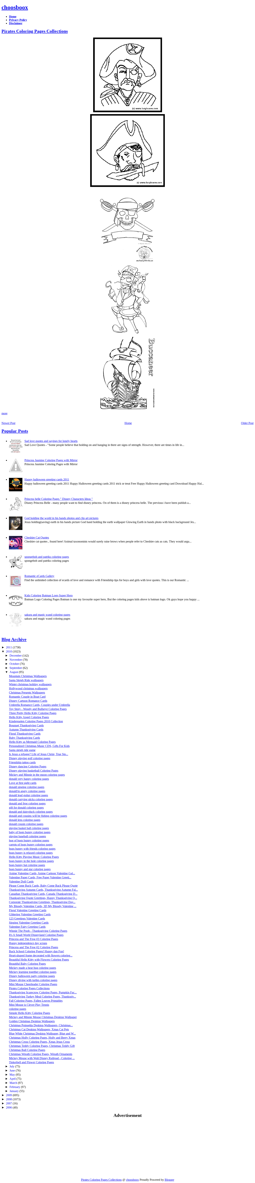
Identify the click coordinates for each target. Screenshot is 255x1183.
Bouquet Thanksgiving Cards (26, 725)
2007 (9, 1103)
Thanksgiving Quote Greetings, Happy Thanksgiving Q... (43, 898)
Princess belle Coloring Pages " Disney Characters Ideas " (58, 498)
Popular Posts (14, 431)
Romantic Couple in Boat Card (27, 696)
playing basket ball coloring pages (29, 828)
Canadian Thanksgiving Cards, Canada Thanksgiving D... (43, 893)
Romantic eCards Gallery (39, 576)
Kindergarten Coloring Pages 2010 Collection (36, 721)
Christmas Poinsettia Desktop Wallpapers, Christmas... (41, 1025)
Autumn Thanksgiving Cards (26, 729)
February (15, 1087)
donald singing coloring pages (26, 787)
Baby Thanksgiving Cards (24, 737)
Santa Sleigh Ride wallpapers (26, 680)
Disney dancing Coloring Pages (27, 766)
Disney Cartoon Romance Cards (28, 700)
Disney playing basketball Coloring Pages (33, 770)
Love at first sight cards (22, 782)
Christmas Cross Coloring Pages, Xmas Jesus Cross (39, 1041)
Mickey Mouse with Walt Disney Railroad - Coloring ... (42, 1058)
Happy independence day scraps (28, 943)
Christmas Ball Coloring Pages (27, 1050)
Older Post (247, 423)
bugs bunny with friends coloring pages (32, 848)
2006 (9, 1107)
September (16, 667)
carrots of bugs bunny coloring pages (30, 844)
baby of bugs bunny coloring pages (29, 832)
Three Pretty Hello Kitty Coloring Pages (32, 713)
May (13, 1074)
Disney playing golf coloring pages (29, 758)
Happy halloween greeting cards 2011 (46, 479)
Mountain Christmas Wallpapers (28, 676)
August (14, 672)
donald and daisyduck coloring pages (31, 811)
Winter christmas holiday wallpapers (30, 684)
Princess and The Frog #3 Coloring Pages (33, 939)
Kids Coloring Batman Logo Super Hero (48, 595)
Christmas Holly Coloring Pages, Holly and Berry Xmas (42, 1037)
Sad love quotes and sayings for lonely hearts (50, 441)
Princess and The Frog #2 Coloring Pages (33, 947)
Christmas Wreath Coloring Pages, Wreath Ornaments (40, 1054)
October (15, 663)
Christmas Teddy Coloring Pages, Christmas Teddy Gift (42, 1045)
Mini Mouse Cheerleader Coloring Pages (33, 984)
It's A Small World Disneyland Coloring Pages (36, 935)
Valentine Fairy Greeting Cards (27, 926)
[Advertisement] (32, 1148)
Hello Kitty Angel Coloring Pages (29, 717)
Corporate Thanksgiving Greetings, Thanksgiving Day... (42, 902)
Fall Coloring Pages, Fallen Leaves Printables (36, 1000)
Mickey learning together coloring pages (32, 971)
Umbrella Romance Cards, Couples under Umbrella (39, 704)
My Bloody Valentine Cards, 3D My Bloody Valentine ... (42, 906)
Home (128, 423)
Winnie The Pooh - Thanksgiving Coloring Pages (38, 930)
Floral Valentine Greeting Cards (27, 910)
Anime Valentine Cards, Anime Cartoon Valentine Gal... (42, 873)
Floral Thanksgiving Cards (25, 733)
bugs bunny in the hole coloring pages (31, 861)
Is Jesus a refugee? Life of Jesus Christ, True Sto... (38, 754)
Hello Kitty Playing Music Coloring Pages (34, 856)
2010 (9, 651)
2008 (9, 1099)
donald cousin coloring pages (26, 824)
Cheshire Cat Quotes (36, 537)
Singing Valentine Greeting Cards (29, 922)
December (16, 655)
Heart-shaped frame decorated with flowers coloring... (40, 955)
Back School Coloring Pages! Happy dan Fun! (36, 951)
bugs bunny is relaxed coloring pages (31, 852)
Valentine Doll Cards (21, 881)
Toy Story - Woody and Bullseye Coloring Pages (38, 709)
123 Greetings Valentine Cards (27, 918)
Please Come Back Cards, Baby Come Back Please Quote (43, 885)
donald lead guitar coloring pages (28, 795)
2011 (9, 647)
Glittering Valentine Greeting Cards (30, 914)
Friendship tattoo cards (22, 762)
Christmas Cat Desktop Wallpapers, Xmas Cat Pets (39, 1029)
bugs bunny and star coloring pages (30, 869)
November (16, 659)
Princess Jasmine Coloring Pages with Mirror (50, 460)
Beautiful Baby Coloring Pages (27, 963)
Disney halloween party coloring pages (32, 976)
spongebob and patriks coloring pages (46, 556)
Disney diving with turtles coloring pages (33, 980)
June (13, 1070)
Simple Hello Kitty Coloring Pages (29, 1013)
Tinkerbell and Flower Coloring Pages (31, 1062)
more (4, 413)
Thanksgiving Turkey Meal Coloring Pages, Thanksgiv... (42, 996)
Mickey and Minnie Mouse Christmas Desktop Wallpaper (43, 1017)
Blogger (169, 1179)
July (12, 1066)
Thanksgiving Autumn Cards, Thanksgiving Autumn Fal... (43, 889)
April (13, 1078)
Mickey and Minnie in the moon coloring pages (37, 774)
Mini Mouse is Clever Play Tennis (29, 1004)
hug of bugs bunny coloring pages (29, 840)
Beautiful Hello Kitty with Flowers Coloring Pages (39, 959)
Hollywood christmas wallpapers (28, 688)
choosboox (14, 7)
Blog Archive (14, 639)
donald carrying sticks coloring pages (31, 799)
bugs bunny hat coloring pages (27, 865)
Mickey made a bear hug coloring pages (32, 967)
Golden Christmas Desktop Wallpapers (32, 1021)
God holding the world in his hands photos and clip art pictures (61, 518)
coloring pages (17, 1008)
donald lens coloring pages (24, 819)
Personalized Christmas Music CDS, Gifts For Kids (39, 746)
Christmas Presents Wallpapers (27, 692)
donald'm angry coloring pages (27, 791)
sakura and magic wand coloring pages (47, 614)
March (14, 1082)
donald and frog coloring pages (27, 803)
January (14, 1091)
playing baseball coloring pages (27, 836)
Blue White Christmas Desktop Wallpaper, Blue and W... (42, 1033)
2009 (9, 1095)
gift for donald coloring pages (26, 807)
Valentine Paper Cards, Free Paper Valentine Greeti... (40, 877)
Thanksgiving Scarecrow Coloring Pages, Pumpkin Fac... (43, 992)
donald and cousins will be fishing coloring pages (38, 815)
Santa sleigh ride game (22, 750)
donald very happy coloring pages (29, 778)
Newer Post (8, 423)
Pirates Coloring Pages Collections (34, 31)
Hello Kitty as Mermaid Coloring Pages (32, 741)
